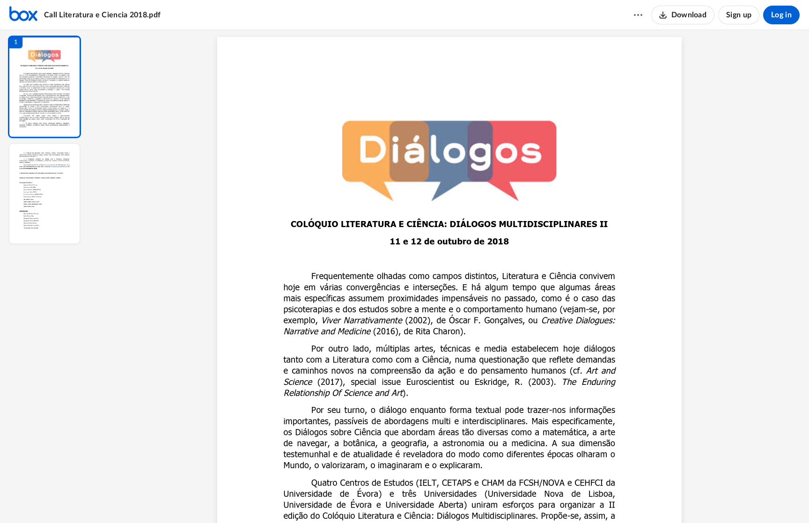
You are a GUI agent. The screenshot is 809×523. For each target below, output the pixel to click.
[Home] (23, 15)
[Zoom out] (450, 500)
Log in (781, 15)
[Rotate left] (500, 500)
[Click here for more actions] (638, 15)
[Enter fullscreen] (535, 500)
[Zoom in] (482, 500)
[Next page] (430, 500)
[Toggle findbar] (380, 500)
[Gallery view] (518, 500)
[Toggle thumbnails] (363, 500)
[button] (44, 87)
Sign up (738, 15)
